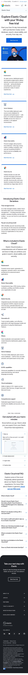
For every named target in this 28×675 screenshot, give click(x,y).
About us (6, 593)
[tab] (14, 443)
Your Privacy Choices (18, 667)
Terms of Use (13, 641)
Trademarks (6, 641)
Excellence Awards (9, 614)
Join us (5, 597)
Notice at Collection (7, 667)
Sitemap (14, 642)
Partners (6, 602)
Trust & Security (8, 606)
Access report (23, 1)
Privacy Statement (7, 642)
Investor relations (9, 610)
